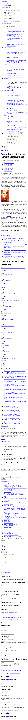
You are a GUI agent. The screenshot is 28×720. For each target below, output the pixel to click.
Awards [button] (5, 64)
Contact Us (6, 531)
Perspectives (13, 60)
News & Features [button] (8, 47)
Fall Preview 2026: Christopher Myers (16, 258)
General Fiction (10, 52)
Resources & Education (12, 92)
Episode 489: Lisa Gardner (13, 415)
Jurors (10, 70)
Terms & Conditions (8, 523)
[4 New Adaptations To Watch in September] (14, 371)
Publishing (16, 95)
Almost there (4, 609)
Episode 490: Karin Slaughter (14, 411)
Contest (13, 517)
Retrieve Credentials (19, 707)
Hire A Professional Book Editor (14, 100)
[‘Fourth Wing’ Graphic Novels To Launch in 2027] (15, 251)
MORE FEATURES (5, 235)
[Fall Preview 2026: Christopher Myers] (13, 256)
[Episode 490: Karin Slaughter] (11, 410)
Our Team (9, 517)
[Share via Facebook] (9, 163)
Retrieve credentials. (15, 619)
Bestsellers (9, 44)
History (12, 35)
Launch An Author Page (16, 129)
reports (22, 178)
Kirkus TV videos (18, 494)
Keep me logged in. (5, 648)
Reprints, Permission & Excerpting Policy (9, 526)
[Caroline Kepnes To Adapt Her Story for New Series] (15, 382)
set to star (9, 216)
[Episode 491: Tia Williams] (10, 406)
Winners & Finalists (11, 69)
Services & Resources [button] (9, 90)
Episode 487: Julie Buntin (13, 423)
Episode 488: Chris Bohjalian (14, 419)
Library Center (10, 108)
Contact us (6, 520)
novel (17, 220)
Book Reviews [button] (7, 23)
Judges (22, 77)
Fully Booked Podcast (16, 62)
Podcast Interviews (8, 18)
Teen (20, 52)
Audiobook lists (20, 44)
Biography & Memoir (17, 488)
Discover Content (11, 127)
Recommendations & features (17, 112)
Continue (17, 594)
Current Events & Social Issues (14, 36)
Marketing (21, 95)
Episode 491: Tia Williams (13, 407)
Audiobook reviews (8, 13)
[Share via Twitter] (8, 164)
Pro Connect (7, 19)
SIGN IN (9, 3)
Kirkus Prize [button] (6, 497)
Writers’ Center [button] (7, 505)
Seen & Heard (23, 60)
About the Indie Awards (12, 75)
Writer (5, 638)
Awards (18, 60)
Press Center (21, 517)
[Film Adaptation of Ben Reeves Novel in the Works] (15, 390)
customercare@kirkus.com (6, 680)
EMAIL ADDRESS (5, 477)
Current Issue (10, 87)
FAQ (16, 517)
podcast (5, 407)
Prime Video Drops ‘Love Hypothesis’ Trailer (14, 379)
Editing (12, 95)
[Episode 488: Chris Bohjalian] (11, 418)
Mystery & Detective (16, 31)
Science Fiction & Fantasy (13, 53)
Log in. (15, 612)
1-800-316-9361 (9, 679)
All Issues (12, 502)
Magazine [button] (6, 78)
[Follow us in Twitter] (4, 546)
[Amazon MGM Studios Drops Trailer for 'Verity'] (15, 398)
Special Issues (16, 87)
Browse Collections (11, 121)
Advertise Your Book (16, 104)
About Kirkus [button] (7, 516)
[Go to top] (4, 552)
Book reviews (7, 12)
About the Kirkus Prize (18, 498)
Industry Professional (9, 639)
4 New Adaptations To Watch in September (14, 373)
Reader (5, 636)
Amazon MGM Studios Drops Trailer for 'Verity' (15, 401)
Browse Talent (18, 127)
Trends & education (11, 111)
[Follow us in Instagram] (4, 548)
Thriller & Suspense (11, 485)
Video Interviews (8, 16)
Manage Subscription (14, 89)
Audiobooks (9, 30)
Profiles (8, 60)
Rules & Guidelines (16, 77)
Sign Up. (16, 710)
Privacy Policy (7, 521)
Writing (8, 95)
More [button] (5, 115)
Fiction (14, 30)
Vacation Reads (12, 46)
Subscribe (21, 89)
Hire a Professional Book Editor (11, 506)
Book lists (14, 44)
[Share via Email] (8, 165)
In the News (17, 61)
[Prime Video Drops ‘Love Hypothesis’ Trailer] (15, 376)
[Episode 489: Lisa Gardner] (10, 414)
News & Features (8, 15)
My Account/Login (12, 515)
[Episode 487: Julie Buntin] (10, 422)
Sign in (2, 642)
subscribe (3, 439)
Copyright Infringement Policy (11, 524)
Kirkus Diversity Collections (10, 513)
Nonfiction (12, 34)
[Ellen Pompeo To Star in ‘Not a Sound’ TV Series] (15, 239)
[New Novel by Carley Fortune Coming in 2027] (15, 244)
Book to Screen (10, 61)
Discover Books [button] (7, 484)
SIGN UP (3, 478)
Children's (11, 39)
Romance (23, 31)
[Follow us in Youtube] (4, 549)
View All (9, 28)
